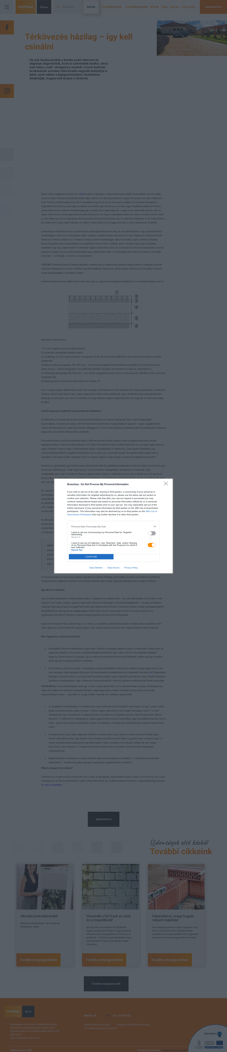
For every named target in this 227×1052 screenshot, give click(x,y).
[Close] (167, 484)
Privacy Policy (131, 567)
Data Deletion (96, 567)
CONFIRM (91, 557)
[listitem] (113, 526)
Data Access (113, 567)
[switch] (152, 533)
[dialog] (113, 526)
